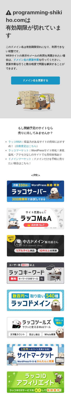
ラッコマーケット (18, 150)
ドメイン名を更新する (35, 80)
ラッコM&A (14, 141)
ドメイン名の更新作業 (26, 59)
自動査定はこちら (26, 146)
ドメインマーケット (19, 158)
